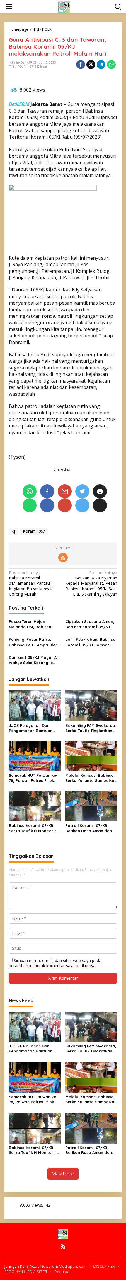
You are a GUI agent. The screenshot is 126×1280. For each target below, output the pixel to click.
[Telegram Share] (101, 64)
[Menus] (9, 6)
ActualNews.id (42, 1266)
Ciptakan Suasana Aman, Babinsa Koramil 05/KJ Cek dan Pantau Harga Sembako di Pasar (89, 624)
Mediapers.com (72, 1266)
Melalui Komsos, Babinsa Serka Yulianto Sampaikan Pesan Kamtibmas (91, 778)
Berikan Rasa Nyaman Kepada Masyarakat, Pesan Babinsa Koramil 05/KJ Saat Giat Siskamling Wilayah (91, 583)
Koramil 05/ (34, 531)
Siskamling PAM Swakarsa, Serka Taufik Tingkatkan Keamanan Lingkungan (90, 728)
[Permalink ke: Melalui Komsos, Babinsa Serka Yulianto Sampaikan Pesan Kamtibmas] (91, 755)
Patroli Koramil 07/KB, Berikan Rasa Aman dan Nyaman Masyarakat (88, 828)
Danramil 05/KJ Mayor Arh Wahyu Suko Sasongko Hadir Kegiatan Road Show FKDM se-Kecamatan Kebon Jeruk (35, 660)
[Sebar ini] (80, 64)
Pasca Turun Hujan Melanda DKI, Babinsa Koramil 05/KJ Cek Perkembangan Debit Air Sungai (32, 624)
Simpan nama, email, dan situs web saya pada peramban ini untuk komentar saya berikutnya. (55, 963)
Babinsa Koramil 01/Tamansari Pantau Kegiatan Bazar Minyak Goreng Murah (30, 583)
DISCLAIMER (104, 1266)
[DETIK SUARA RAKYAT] (64, 6)
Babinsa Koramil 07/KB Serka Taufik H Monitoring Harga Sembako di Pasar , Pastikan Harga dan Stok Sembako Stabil (34, 828)
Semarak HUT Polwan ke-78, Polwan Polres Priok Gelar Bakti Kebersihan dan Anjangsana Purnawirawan (33, 778)
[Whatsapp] (111, 64)
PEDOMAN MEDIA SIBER (25, 1271)
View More (63, 1173)
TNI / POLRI (18, 66)
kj (13, 531)
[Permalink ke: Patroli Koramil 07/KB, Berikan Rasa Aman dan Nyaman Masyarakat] (91, 805)
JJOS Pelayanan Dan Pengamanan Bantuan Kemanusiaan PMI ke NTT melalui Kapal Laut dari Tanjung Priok (33, 728)
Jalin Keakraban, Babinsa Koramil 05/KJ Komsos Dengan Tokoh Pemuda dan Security (90, 642)
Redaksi (61, 1271)
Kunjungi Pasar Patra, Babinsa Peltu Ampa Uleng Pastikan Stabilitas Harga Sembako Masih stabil (34, 642)
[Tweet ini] (90, 64)
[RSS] (63, 557)
